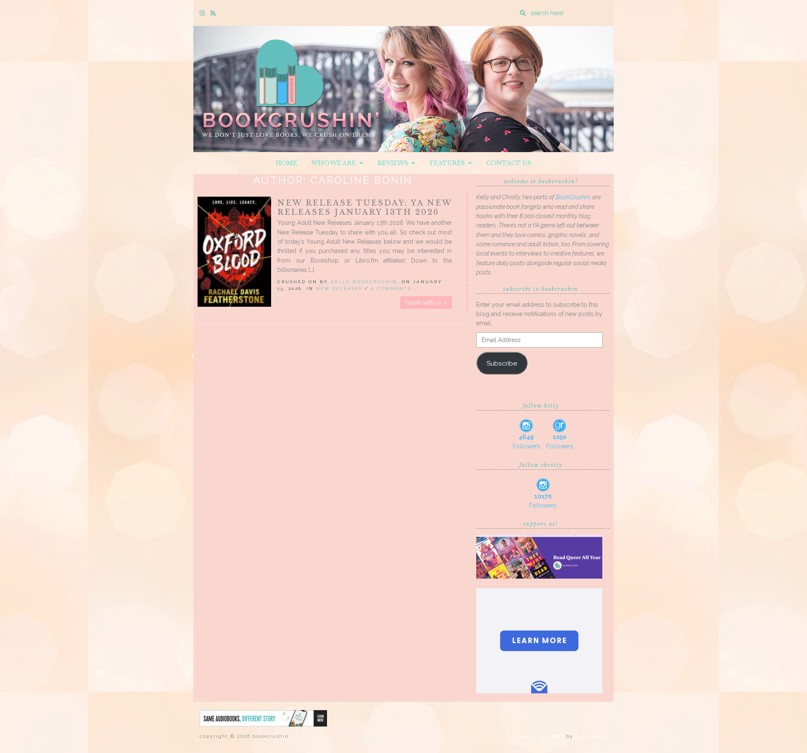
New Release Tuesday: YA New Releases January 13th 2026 (364, 207)
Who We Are (335, 163)
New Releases (339, 288)
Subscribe (502, 363)
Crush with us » (426, 302)
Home (286, 163)
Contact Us (508, 163)
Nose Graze (591, 736)
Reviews (394, 163)
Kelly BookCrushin (364, 281)
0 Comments (391, 288)
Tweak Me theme (539, 736)
